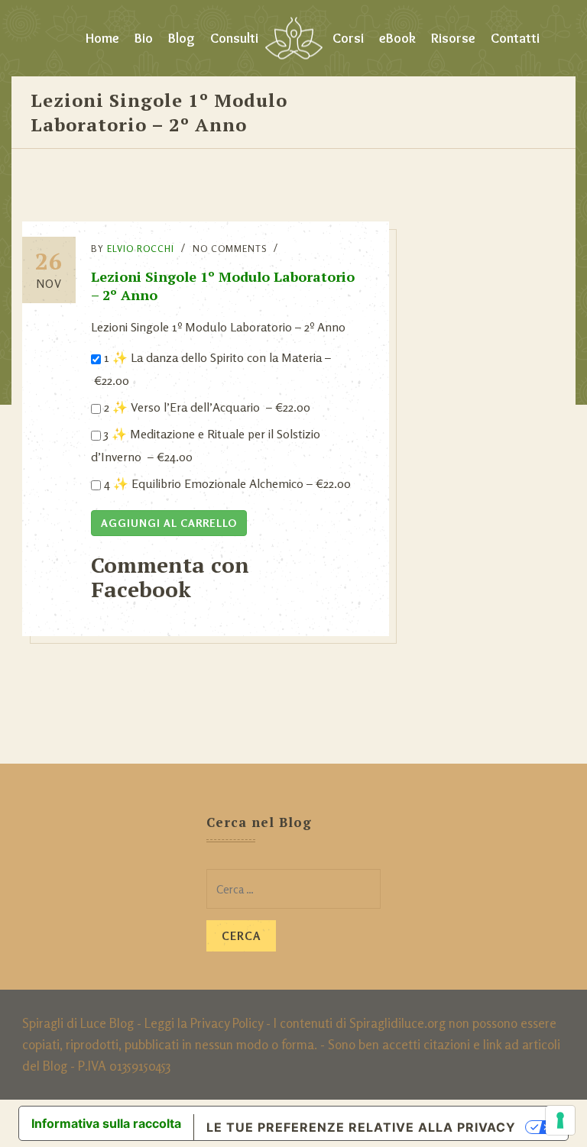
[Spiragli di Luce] (294, 38)
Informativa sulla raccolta (106, 1123)
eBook (397, 38)
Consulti (234, 38)
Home (102, 38)
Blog (181, 38)
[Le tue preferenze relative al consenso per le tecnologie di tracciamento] (560, 1120)
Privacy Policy (226, 1023)
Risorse (453, 38)
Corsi (348, 38)
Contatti (515, 38)
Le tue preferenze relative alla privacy (361, 1127)
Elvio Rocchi (140, 248)
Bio (144, 38)
